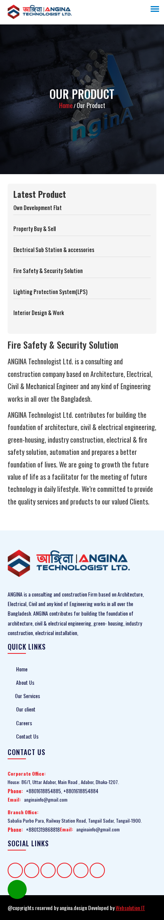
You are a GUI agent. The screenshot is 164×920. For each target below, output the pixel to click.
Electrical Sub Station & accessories (53, 249)
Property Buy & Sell (34, 228)
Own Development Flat (37, 207)
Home (65, 105)
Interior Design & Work (38, 312)
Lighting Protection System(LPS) (50, 291)
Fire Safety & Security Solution (48, 270)
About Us (24, 682)
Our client (25, 709)
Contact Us (27, 736)
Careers (23, 723)
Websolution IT (130, 908)
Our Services (27, 696)
